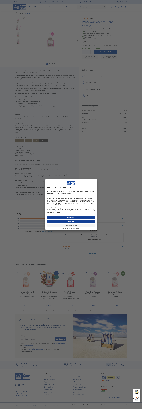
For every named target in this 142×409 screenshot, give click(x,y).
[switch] (136, 400)
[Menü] (139, 390)
